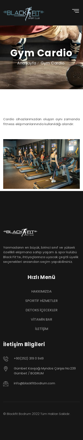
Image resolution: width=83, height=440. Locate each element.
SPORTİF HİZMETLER (41, 300)
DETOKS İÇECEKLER (41, 310)
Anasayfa (26, 63)
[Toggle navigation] (73, 10)
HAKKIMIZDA (41, 291)
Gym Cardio (53, 63)
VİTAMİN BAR (41, 319)
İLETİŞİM (41, 328)
